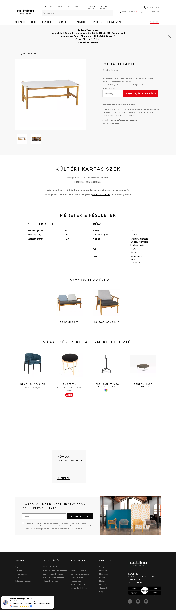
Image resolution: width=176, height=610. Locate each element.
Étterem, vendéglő (78, 567)
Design (102, 577)
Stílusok (20, 22)
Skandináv (103, 588)
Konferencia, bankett (79, 584)
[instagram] (138, 601)
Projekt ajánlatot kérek (140, 93)
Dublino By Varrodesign (105, 7)
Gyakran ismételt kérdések (53, 574)
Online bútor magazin (23, 581)
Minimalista (103, 584)
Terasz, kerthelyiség (79, 588)
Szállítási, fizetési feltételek (53, 577)
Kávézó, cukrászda (78, 570)
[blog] (146, 601)
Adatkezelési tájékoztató (52, 567)
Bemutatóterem (21, 574)
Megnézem (63, 478)
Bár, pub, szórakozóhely (80, 574)
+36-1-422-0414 (136, 580)
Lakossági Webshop (91, 7)
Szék (34, 22)
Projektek (48, 6)
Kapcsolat (78, 6)
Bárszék (47, 22)
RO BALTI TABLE (31, 54)
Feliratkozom (80, 516)
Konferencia (80, 22)
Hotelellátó (114, 22)
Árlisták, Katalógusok (51, 581)
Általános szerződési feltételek (55, 570)
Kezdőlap (18, 54)
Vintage (102, 567)
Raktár (17, 577)
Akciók (154, 22)
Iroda (97, 22)
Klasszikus (103, 574)
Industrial (103, 570)
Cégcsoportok (64, 6)
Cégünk (17, 567)
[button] (54, 596)
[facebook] (130, 601)
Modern (102, 581)
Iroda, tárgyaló (76, 581)
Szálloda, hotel (77, 577)
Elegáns (102, 591)
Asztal (62, 22)
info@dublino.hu (138, 582)
